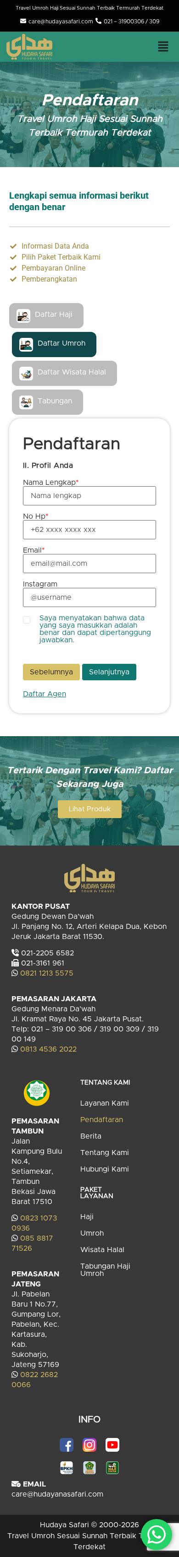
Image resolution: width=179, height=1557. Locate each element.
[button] (163, 46)
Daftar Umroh (61, 343)
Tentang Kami (104, 1152)
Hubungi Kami (104, 1169)
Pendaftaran (101, 1119)
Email (34, 550)
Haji (87, 1217)
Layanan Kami (104, 1103)
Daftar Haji (54, 314)
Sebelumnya (51, 672)
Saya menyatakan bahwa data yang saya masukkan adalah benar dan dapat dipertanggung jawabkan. (95, 629)
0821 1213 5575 (46, 973)
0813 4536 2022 (48, 1049)
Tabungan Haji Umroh (105, 1270)
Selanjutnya (109, 672)
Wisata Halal (102, 1249)
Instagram (40, 584)
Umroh (92, 1233)
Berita (90, 1136)
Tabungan (55, 401)
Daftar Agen (44, 694)
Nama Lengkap (51, 482)
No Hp (36, 516)
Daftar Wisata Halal (72, 372)
